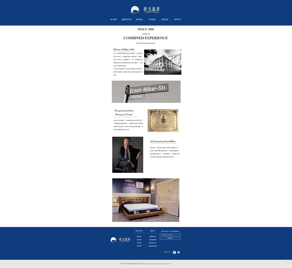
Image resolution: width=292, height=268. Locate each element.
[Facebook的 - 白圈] (174, 252)
